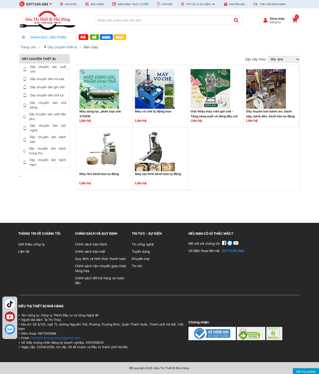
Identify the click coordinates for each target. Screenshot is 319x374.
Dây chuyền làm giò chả (47, 87)
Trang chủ (28, 47)
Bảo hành (97, 4)
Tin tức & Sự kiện (198, 4)
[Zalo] (10, 329)
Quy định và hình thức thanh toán (100, 259)
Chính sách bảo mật (90, 251)
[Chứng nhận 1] (212, 333)
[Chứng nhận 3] (274, 333)
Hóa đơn (70, 4)
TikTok (10, 304)
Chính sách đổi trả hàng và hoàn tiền (99, 280)
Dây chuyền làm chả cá (46, 95)
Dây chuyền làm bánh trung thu (47, 151)
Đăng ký (275, 22)
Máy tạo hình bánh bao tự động (158, 174)
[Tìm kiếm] (236, 20)
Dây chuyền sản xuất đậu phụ (47, 116)
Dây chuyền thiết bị (61, 47)
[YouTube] (236, 243)
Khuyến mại (236, 4)
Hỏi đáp (167, 4)
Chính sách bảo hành (91, 244)
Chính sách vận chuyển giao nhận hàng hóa (100, 268)
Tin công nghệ (143, 244)
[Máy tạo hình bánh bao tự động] (155, 151)
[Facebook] (224, 243)
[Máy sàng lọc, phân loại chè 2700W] (99, 89)
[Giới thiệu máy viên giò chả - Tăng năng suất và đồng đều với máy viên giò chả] (210, 89)
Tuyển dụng (141, 251)
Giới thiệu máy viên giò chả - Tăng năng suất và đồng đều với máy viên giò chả (214, 116)
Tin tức (137, 266)
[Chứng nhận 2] (251, 333)
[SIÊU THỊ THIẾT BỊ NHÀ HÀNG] (47, 20)
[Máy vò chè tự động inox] (155, 89)
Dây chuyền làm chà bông (48, 105)
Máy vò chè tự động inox (153, 111)
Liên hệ (23, 251)
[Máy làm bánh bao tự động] (99, 151)
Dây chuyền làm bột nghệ (48, 128)
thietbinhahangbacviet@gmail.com (55, 338)
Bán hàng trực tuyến (133, 4)
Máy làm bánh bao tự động (99, 174)
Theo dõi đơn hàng (272, 4)
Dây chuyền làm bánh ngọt (48, 162)
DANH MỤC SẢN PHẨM (47, 37)
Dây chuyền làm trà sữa (47, 79)
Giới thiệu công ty (31, 244)
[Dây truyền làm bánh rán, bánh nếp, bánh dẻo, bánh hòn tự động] (266, 89)
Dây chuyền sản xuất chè (48, 69)
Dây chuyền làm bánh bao (48, 139)
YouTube (10, 316)
